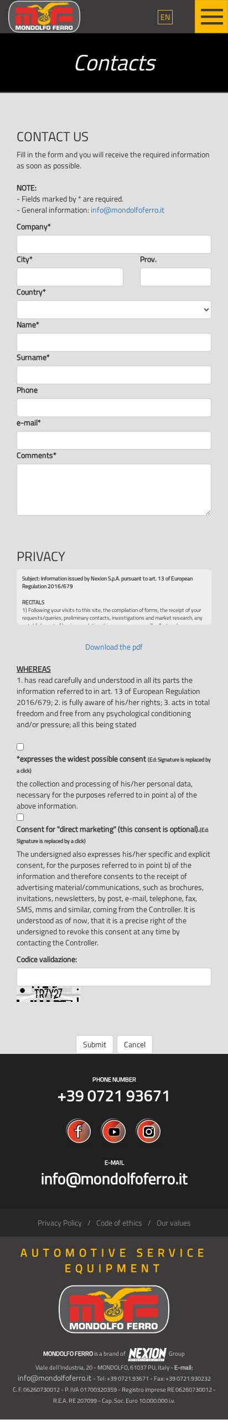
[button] (165, 17)
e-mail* (29, 422)
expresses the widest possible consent (114, 764)
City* (25, 259)
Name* (28, 324)
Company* (34, 226)
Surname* (33, 357)
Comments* (36, 455)
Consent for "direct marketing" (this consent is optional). (113, 834)
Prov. (148, 259)
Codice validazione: (47, 959)
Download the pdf (114, 646)
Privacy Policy (60, 1222)
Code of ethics (119, 1222)
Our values (174, 1222)
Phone (27, 389)
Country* (31, 291)
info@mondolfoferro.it (127, 209)
